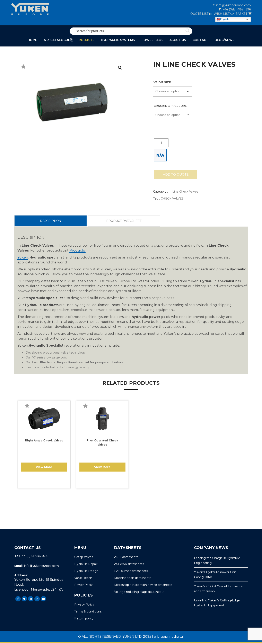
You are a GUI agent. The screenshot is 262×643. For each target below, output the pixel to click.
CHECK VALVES (172, 198)
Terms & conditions (88, 611)
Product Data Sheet (123, 221)
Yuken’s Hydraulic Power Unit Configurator (215, 574)
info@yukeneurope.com (233, 5)
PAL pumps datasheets (131, 571)
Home (32, 40)
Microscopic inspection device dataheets (143, 585)
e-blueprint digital (169, 636)
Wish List (221, 14)
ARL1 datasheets (126, 557)
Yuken (22, 257)
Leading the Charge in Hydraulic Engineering (217, 560)
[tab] (50, 221)
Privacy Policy (84, 604)
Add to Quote (176, 174)
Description (50, 221)
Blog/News (225, 40)
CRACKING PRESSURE (170, 106)
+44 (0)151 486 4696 (236, 9)
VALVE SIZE (162, 82)
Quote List (199, 14)
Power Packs (83, 585)
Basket (241, 14)
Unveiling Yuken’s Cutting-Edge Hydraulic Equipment (217, 603)
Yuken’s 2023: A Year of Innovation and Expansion (218, 588)
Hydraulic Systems (118, 40)
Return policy (83, 618)
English (224, 19)
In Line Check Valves (183, 191)
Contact (200, 40)
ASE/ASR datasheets (129, 564)
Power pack (152, 40)
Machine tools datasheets (132, 578)
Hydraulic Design (86, 571)
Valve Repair (83, 578)
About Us (177, 40)
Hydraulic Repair (85, 564)
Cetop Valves (83, 557)
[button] (120, 67)
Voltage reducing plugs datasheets (139, 592)
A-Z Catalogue (57, 40)
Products (77, 250)
